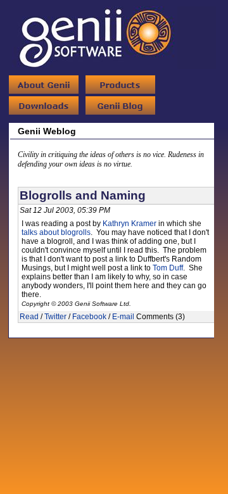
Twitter (55, 316)
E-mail (123, 316)
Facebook (89, 316)
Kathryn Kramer (129, 223)
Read (29, 316)
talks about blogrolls (56, 232)
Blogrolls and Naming (83, 195)
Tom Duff (168, 267)
